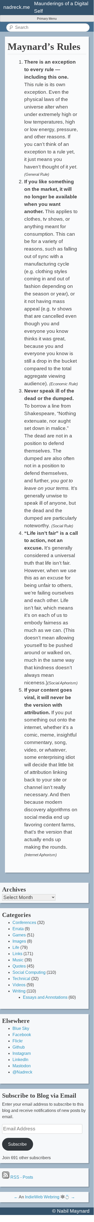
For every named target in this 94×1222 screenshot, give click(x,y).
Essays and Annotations (45, 997)
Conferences (24, 922)
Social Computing (29, 972)
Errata (18, 929)
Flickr (17, 1041)
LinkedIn (20, 1059)
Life (15, 947)
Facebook (21, 1034)
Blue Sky (20, 1028)
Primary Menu (47, 19)
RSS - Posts (21, 1177)
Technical (21, 978)
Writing (19, 991)
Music (17, 960)
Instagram (21, 1053)
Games (19, 935)
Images (19, 941)
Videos (19, 985)
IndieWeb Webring (42, 1197)
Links (17, 953)
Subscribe (17, 1144)
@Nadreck (22, 1072)
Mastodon (21, 1066)
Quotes (19, 966)
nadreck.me (16, 7)
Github (18, 1047)
